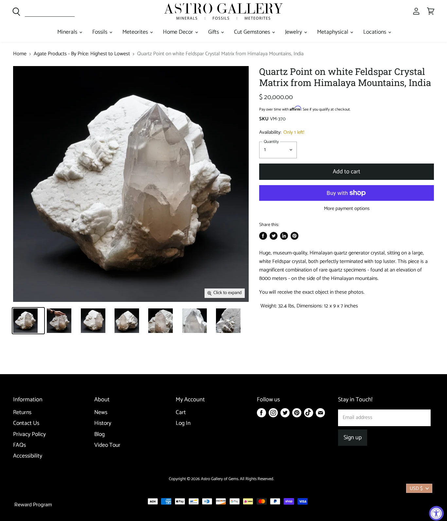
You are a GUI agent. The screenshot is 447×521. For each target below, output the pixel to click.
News (100, 412)
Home (20, 54)
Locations (375, 32)
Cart (181, 412)
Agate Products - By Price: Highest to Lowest (82, 54)
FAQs (19, 445)
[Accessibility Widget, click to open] (436, 513)
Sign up (353, 438)
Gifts (214, 32)
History (102, 423)
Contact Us (26, 423)
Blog (99, 434)
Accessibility (27, 456)
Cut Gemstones (252, 32)
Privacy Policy (29, 434)
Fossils (100, 32)
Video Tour (107, 445)
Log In (183, 423)
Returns (22, 412)
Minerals (68, 32)
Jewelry (294, 32)
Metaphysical (333, 32)
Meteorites (135, 32)
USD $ (416, 488)
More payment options (346, 208)
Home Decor (178, 32)
